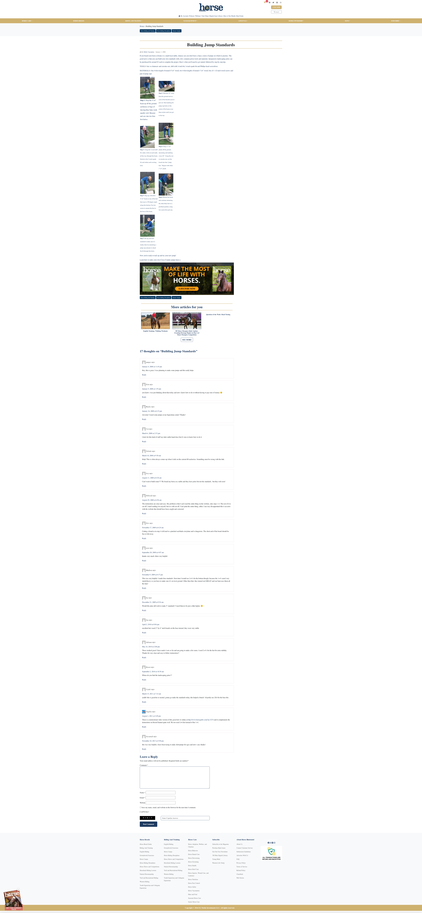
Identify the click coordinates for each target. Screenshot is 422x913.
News (347, 21)
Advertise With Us (242, 855)
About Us (239, 844)
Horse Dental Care (194, 854)
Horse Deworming (194, 858)
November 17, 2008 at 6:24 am (153, 527)
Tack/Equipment (189, 21)
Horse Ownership (296, 21)
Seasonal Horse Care (194, 898)
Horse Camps (144, 859)
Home (142, 26)
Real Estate (239, 16)
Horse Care (26, 21)
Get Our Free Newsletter (220, 852)
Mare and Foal (192, 894)
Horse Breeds (78, 21)
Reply (144, 375)
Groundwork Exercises (147, 855)
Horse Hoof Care (193, 869)
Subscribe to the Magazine (220, 844)
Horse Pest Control (194, 883)
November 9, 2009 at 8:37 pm (152, 574)
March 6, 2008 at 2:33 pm (151, 433)
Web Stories (240, 878)
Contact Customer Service (244, 848)
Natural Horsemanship (147, 874)
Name (142, 792)
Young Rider (216, 859)
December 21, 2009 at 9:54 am (153, 602)
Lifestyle (242, 21)
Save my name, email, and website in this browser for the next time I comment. (169, 807)
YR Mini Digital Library (220, 855)
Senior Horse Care (194, 902)
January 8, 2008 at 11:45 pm (152, 366)
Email (142, 797)
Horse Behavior (193, 850)
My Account (184, 16)
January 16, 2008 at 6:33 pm (152, 411)
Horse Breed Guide (146, 844)
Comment (144, 765)
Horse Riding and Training (148, 31)
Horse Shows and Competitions (149, 867)
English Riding (144, 852)
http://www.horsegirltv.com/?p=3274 (201, 719)
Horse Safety (192, 887)
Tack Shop (205, 16)
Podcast (191, 16)
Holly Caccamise (149, 52)
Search (277, 12)
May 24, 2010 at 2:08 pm (151, 646)
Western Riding (144, 882)
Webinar (197, 16)
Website (142, 802)
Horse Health (192, 865)
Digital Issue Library (215, 16)
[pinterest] (277, 2)
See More (187, 339)
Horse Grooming (193, 862)
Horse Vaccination (193, 891)
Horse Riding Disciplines (163, 31)
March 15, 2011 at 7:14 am (151, 694)
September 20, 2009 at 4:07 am (153, 552)
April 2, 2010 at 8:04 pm (150, 624)
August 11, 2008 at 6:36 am (151, 478)
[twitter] (273, 2)
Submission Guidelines (243, 852)
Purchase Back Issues (218, 848)
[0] (265, 2)
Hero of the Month (229, 16)
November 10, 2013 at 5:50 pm (153, 741)
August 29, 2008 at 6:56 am (151, 500)
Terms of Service (241, 867)
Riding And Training (146, 848)
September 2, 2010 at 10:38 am (153, 671)
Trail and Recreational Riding (149, 878)
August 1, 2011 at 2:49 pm (151, 716)
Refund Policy (240, 870)
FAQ (237, 859)
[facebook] (269, 2)
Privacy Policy (241, 863)
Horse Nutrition (193, 879)
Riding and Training (133, 21)
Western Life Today (218, 863)
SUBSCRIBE (395, 21)
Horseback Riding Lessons (148, 870)
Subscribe (276, 7)
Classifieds (239, 874)
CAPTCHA (144, 812)
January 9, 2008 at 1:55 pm (151, 389)
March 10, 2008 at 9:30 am (151, 455)
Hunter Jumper (176, 31)
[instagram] (280, 2)
